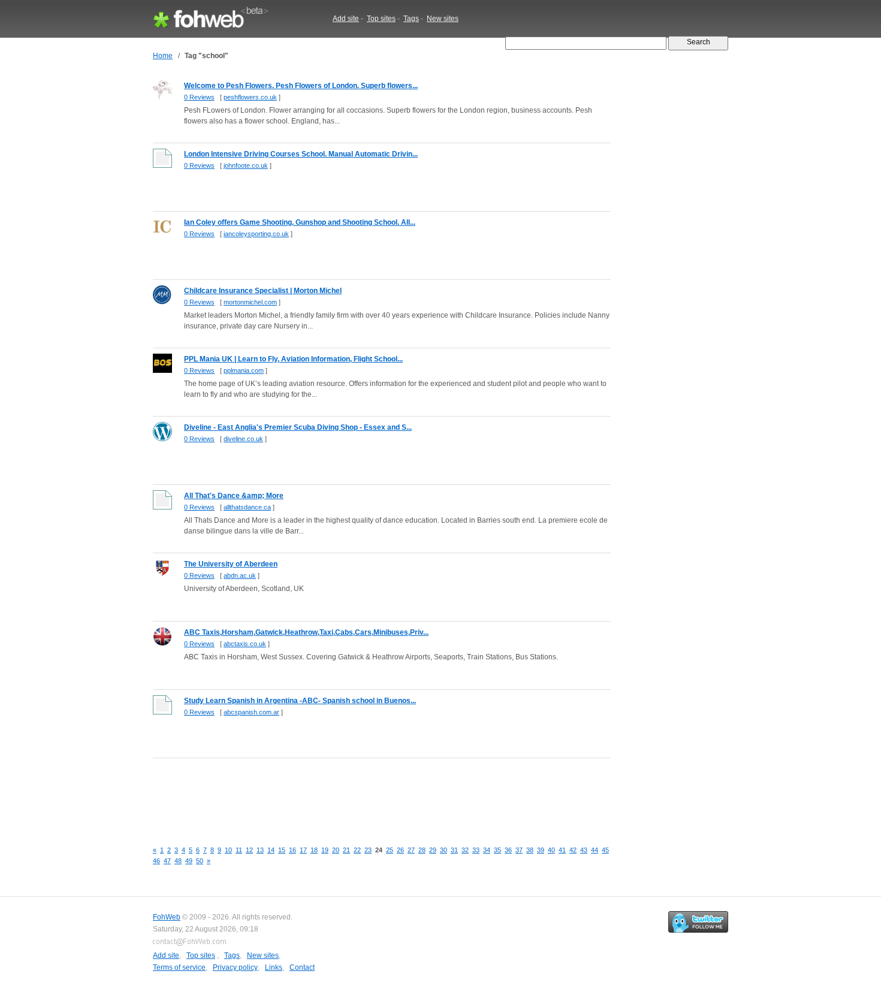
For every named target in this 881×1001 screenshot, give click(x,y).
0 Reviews (199, 97)
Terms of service (179, 967)
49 (188, 860)
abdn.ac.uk (240, 575)
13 (260, 850)
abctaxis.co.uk (245, 643)
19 (324, 850)
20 (335, 850)
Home (163, 56)
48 (178, 860)
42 (573, 850)
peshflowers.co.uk (250, 97)
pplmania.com (244, 370)
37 (519, 850)
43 (583, 850)
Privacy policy (235, 967)
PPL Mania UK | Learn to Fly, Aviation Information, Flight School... (293, 359)
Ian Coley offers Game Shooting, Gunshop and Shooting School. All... (299, 222)
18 (314, 850)
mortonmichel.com (250, 302)
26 (400, 850)
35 (497, 850)
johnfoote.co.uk (246, 165)
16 (292, 850)
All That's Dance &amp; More (233, 496)
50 (199, 860)
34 (486, 850)
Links (273, 967)
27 (411, 850)
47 (167, 860)
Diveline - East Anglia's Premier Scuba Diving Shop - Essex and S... (298, 427)
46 (156, 860)
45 (605, 850)
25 (389, 850)
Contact (302, 967)
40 (551, 850)
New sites (442, 18)
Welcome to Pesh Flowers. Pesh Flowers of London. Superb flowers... (301, 86)
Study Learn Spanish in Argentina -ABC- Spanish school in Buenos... (300, 701)
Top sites (381, 18)
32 (465, 850)
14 (270, 850)
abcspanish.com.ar (251, 712)
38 (529, 850)
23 (368, 850)
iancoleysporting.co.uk (256, 233)
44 (594, 850)
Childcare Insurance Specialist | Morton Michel (263, 291)
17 (303, 850)
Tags (411, 18)
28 (422, 850)
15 (281, 850)
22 (357, 850)
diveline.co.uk (243, 438)
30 (443, 850)
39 (540, 850)
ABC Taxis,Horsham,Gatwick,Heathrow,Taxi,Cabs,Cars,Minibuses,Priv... (306, 632)
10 (228, 850)
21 (346, 850)
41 (562, 850)
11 (239, 850)
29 (432, 850)
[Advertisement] (371, 793)
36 (508, 850)
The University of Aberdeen (230, 564)
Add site (346, 18)
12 (249, 850)
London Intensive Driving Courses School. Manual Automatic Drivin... (301, 154)
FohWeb (166, 917)
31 (454, 850)
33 (475, 850)
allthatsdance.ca (247, 507)
